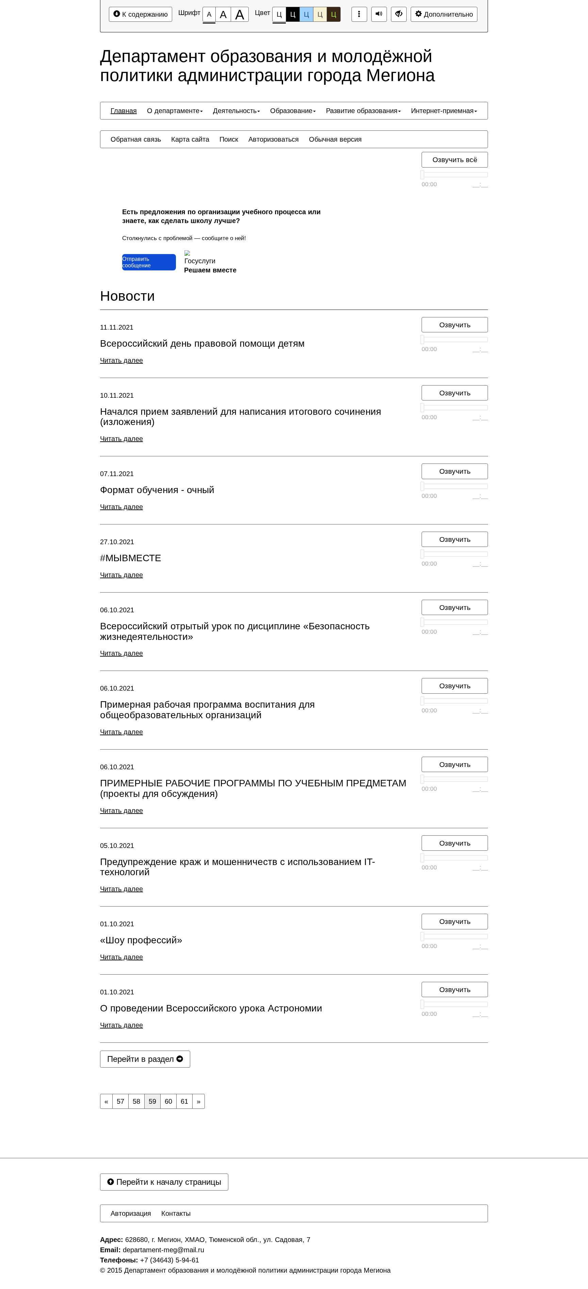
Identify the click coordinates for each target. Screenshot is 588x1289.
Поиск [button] (228, 139)
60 (168, 1101)
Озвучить (455, 325)
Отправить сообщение (136, 262)
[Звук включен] (379, 14)
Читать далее (121, 360)
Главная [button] (124, 110)
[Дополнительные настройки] (399, 14)
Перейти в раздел (141, 1059)
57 (120, 1101)
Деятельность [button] (235, 110)
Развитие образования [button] (361, 110)
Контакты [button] (176, 1213)
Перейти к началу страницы (167, 1181)
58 (136, 1101)
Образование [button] (291, 110)
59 (152, 1101)
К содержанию (144, 14)
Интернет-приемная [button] (442, 110)
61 (184, 1101)
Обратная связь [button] (136, 139)
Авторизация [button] (131, 1213)
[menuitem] (123, 110)
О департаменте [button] (173, 110)
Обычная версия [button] (335, 139)
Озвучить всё (454, 159)
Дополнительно (447, 14)
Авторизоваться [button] (273, 139)
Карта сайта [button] (190, 139)
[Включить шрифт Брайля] (359, 14)
